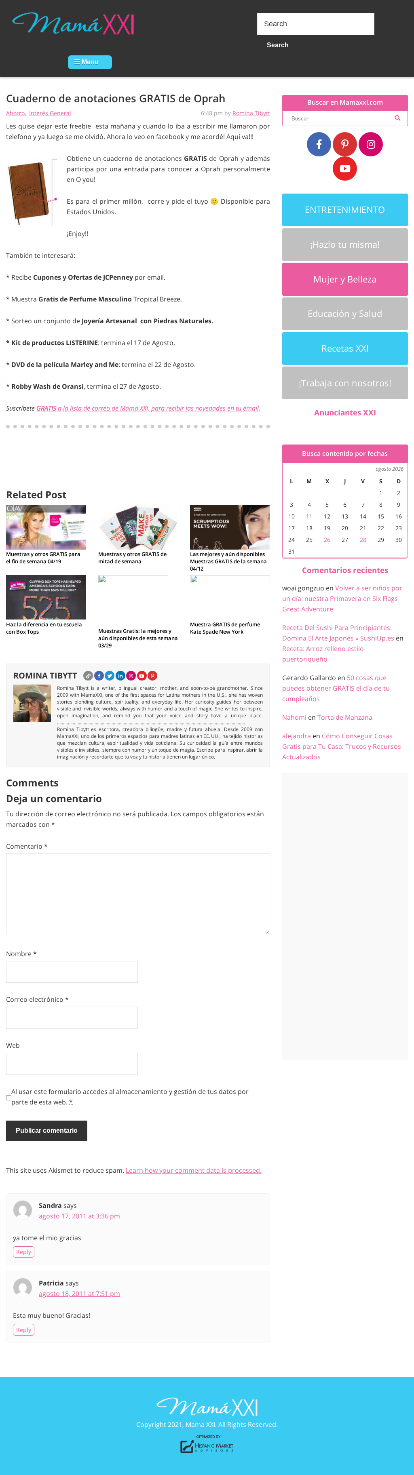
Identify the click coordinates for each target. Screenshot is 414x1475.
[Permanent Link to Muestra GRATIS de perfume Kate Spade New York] (230, 596)
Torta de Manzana (344, 717)
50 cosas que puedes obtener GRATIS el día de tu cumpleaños (336, 688)
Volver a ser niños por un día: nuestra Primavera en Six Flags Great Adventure (342, 598)
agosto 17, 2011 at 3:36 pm (79, 1216)
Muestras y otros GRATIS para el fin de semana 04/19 (43, 557)
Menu (89, 62)
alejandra (296, 735)
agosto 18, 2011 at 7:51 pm (79, 1293)
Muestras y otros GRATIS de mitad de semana (132, 557)
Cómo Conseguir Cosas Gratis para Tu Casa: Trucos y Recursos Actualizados (341, 746)
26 (327, 540)
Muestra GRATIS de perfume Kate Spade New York (225, 628)
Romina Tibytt (251, 113)
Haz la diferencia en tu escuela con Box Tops (44, 628)
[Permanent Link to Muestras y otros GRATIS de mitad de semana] (138, 526)
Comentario (27, 846)
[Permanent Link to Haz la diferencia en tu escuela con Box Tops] (46, 596)
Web (13, 1045)
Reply (23, 1252)
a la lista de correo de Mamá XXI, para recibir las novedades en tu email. (148, 408)
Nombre (21, 953)
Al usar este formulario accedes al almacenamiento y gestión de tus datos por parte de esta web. (130, 1096)
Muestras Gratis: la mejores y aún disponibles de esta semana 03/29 (138, 638)
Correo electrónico (37, 999)
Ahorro (15, 113)
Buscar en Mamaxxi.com (345, 102)
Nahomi (294, 717)
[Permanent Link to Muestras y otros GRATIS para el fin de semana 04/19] (46, 526)
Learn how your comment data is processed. (194, 1170)
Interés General (50, 113)
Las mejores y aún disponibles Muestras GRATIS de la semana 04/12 (228, 561)
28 (363, 540)
